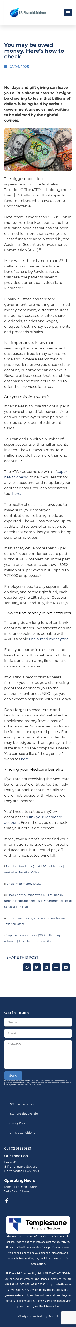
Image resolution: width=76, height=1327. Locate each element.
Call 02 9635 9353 (17, 1148)
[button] (68, 12)
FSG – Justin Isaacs (21, 1104)
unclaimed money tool (49, 639)
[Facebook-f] (6, 1200)
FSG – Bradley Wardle (23, 1113)
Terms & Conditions (21, 1132)
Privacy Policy (17, 1123)
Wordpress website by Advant (38, 1316)
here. (16, 493)
